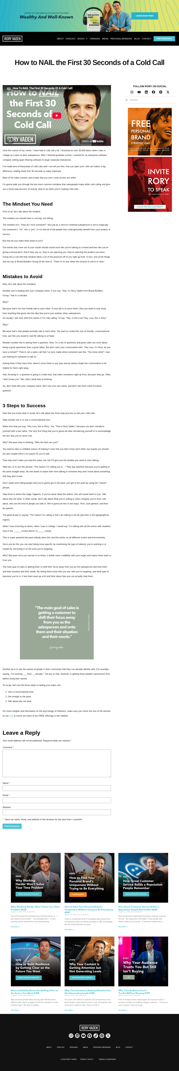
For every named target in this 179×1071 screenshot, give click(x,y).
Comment (8, 747)
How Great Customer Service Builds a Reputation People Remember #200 (138, 908)
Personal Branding (121, 39)
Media (105, 39)
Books (81, 39)
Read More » (15, 927)
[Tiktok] (95, 1035)
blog (11, 716)
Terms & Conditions (107, 1059)
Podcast (70, 39)
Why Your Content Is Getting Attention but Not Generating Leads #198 (88, 992)
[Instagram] (132, 92)
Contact (146, 39)
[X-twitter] (168, 92)
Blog (137, 39)
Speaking (95, 39)
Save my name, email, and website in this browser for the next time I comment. (44, 819)
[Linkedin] (146, 92)
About (60, 39)
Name (6, 783)
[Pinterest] (160, 92)
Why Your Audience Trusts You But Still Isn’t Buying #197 (134, 992)
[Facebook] (153, 92)
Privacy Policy (86, 1059)
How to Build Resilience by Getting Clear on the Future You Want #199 (34, 992)
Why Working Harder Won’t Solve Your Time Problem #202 (35, 908)
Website (7, 807)
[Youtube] (139, 92)
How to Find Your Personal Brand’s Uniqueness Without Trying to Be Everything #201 (89, 909)
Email (6, 795)
